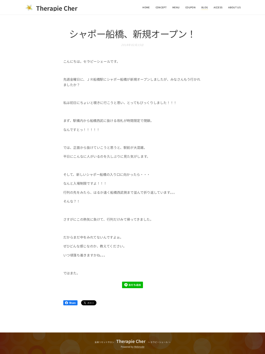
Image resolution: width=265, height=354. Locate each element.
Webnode (139, 346)
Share (72, 302)
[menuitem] (147, 7)
